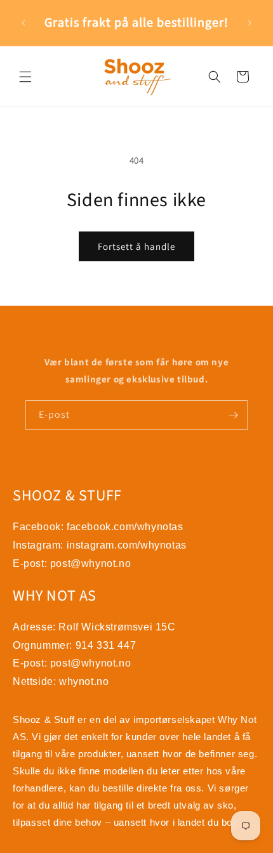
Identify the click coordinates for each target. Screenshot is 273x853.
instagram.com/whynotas (127, 545)
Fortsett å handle (136, 246)
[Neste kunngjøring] (249, 23)
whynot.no (84, 681)
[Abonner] (233, 415)
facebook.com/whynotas (125, 526)
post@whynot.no (90, 563)
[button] (25, 77)
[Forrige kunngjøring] (23, 23)
